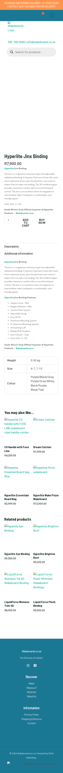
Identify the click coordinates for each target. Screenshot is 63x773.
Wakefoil (31, 696)
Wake (31, 683)
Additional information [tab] (18, 253)
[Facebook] (35, 665)
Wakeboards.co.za (25, 213)
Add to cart (26, 222)
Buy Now (42, 221)
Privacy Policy (31, 714)
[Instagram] (28, 665)
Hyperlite (9, 168)
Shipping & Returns (32, 719)
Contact (31, 723)
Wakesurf (31, 688)
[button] (52, 15)
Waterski (31, 692)
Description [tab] (11, 246)
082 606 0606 (16, 42)
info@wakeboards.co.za (41, 42)
